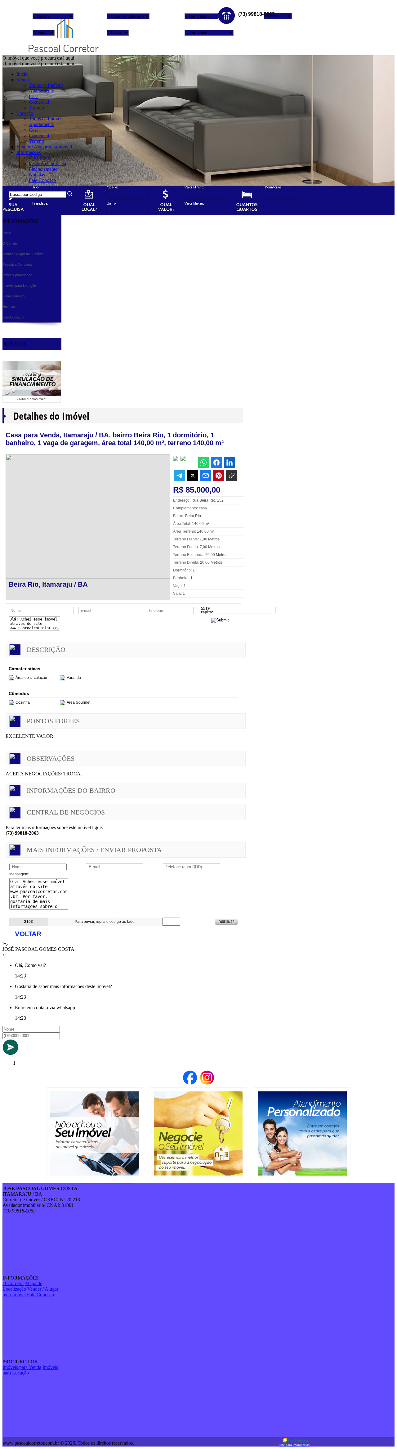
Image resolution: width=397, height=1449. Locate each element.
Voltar (28, 934)
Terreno (36, 107)
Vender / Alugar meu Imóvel (44, 146)
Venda (22, 79)
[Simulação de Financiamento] (31, 401)
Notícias (37, 174)
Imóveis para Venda (21, 1367)
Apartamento (41, 90)
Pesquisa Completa (47, 163)
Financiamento (43, 169)
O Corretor (39, 157)
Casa (33, 96)
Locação (24, 113)
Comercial (39, 102)
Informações (28, 152)
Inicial (22, 74)
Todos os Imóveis (46, 85)
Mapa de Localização (22, 1286)
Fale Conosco (42, 180)
